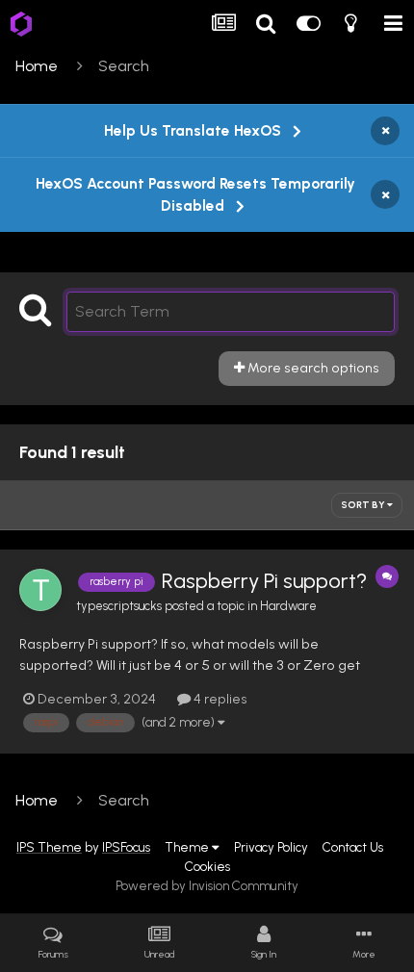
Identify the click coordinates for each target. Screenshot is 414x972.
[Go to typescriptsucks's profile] (40, 590)
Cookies (207, 866)
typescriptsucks (119, 606)
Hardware (288, 606)
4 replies (219, 698)
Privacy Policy (271, 847)
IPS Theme (49, 847)
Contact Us (353, 847)
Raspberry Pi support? (264, 581)
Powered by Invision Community (207, 885)
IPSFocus (126, 847)
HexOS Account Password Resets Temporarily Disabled (195, 194)
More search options (312, 367)
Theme (188, 847)
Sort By (364, 505)
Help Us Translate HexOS (192, 130)
